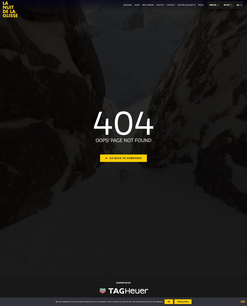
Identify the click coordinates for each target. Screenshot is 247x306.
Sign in (212, 5)
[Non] (243, 301)
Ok (169, 302)
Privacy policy (182, 302)
